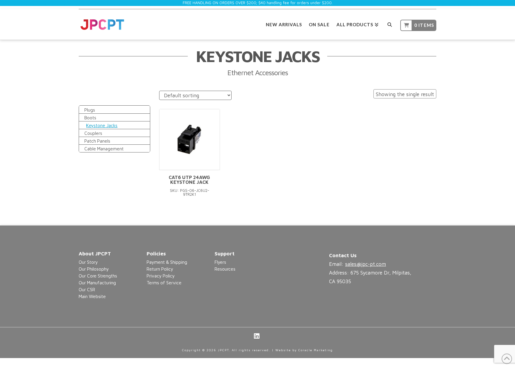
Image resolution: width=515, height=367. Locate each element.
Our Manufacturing (97, 282)
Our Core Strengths (98, 275)
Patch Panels (97, 141)
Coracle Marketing (315, 350)
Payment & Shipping (167, 262)
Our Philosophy (94, 269)
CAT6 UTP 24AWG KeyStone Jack (189, 180)
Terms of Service (164, 282)
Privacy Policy (161, 275)
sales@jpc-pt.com (365, 264)
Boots (90, 117)
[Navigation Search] (389, 23)
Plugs (89, 109)
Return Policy (160, 269)
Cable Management (104, 148)
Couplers (93, 133)
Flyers (220, 262)
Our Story (88, 262)
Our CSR (87, 289)
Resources (225, 269)
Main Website (92, 296)
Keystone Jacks (101, 125)
